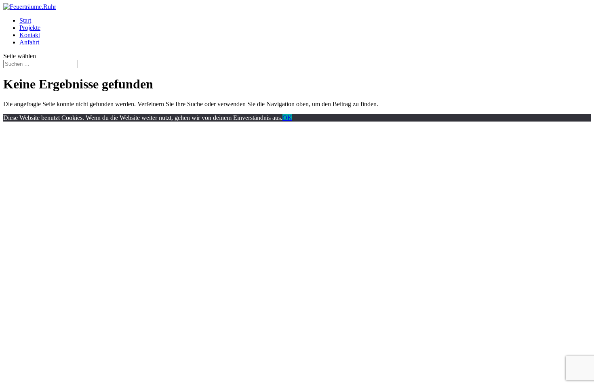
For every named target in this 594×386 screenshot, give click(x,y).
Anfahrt (29, 42)
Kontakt (29, 34)
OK (287, 117)
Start (25, 20)
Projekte (29, 27)
